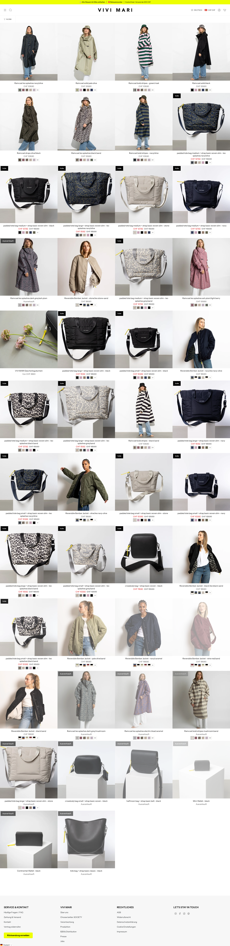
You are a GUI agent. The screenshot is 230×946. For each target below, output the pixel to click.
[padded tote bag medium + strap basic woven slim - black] (29, 194)
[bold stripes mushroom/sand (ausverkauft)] (192, 737)
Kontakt (7, 922)
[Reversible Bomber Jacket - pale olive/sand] (86, 627)
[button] (6, 945)
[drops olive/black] (19, 159)
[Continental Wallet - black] (29, 839)
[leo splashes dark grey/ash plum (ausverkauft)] (19, 305)
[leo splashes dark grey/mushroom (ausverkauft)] (77, 737)
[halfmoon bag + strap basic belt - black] (143, 769)
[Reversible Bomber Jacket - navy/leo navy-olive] (201, 339)
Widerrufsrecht (124, 917)
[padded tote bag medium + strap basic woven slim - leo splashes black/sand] (29, 409)
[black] (84, 90)
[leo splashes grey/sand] (30, 90)
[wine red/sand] (88, 665)
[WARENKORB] (224, 10)
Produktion (65, 927)
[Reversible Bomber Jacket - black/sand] (29, 700)
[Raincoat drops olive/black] (29, 122)
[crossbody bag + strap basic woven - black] (143, 554)
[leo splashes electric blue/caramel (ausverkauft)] (134, 737)
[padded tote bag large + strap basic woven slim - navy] (201, 409)
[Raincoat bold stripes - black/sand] (143, 409)
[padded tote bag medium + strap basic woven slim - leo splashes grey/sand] (143, 267)
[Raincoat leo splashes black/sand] (86, 122)
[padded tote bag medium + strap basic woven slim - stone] (143, 194)
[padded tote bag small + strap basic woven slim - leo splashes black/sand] (29, 627)
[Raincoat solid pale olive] (86, 52)
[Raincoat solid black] (201, 52)
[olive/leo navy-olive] (88, 305)
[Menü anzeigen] (5, 10)
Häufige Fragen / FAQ (13, 912)
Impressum (122, 931)
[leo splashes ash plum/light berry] (23, 90)
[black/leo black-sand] (80, 305)
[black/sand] (91, 305)
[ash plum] (80, 90)
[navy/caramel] (84, 665)
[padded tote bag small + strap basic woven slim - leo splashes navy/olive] (29, 482)
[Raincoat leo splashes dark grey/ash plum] (29, 267)
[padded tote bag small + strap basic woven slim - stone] (143, 482)
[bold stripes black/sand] (134, 447)
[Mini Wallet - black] (201, 769)
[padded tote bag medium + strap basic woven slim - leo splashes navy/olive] (201, 122)
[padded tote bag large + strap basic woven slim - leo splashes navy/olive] (86, 194)
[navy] (91, 90)
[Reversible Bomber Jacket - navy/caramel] (143, 627)
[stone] (134, 232)
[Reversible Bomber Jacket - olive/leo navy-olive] (86, 482)
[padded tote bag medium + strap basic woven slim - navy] (201, 194)
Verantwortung (67, 922)
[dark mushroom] (88, 90)
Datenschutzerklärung (127, 922)
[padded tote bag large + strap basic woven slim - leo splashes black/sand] (29, 554)
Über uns (64, 912)
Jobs (62, 941)
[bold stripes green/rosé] (134, 90)
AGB (119, 912)
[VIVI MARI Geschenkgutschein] (29, 339)
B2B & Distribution (68, 931)
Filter (9, 19)
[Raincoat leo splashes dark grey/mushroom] (86, 700)
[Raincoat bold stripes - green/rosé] (143, 52)
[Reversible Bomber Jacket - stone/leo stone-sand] (86, 267)
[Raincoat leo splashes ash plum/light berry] (201, 267)
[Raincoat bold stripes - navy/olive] (143, 122)
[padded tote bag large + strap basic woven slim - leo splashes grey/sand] (86, 409)
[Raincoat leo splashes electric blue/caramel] (143, 700)
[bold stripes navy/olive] (134, 159)
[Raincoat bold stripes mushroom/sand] (201, 700)
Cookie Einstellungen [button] (126, 927)
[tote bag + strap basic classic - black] (86, 839)
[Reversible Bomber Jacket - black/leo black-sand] (201, 554)
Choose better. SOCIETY (71, 917)
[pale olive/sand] (77, 665)
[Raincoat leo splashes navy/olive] (29, 52)
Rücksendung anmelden (18, 935)
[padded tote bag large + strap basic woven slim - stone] (29, 769)
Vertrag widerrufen (12, 927)
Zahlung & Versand (12, 917)
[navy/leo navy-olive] (84, 305)
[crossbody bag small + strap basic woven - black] (86, 769)
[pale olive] (77, 90)
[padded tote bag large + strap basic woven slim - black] (86, 339)
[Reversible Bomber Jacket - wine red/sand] (201, 627)
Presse (63, 936)
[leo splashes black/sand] (27, 90)
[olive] (206, 90)
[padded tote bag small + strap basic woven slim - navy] (201, 482)
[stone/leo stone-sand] (77, 305)
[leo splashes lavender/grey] (34, 90)
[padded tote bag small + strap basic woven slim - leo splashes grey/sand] (86, 554)
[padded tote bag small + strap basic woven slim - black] (143, 339)
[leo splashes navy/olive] (19, 90)
